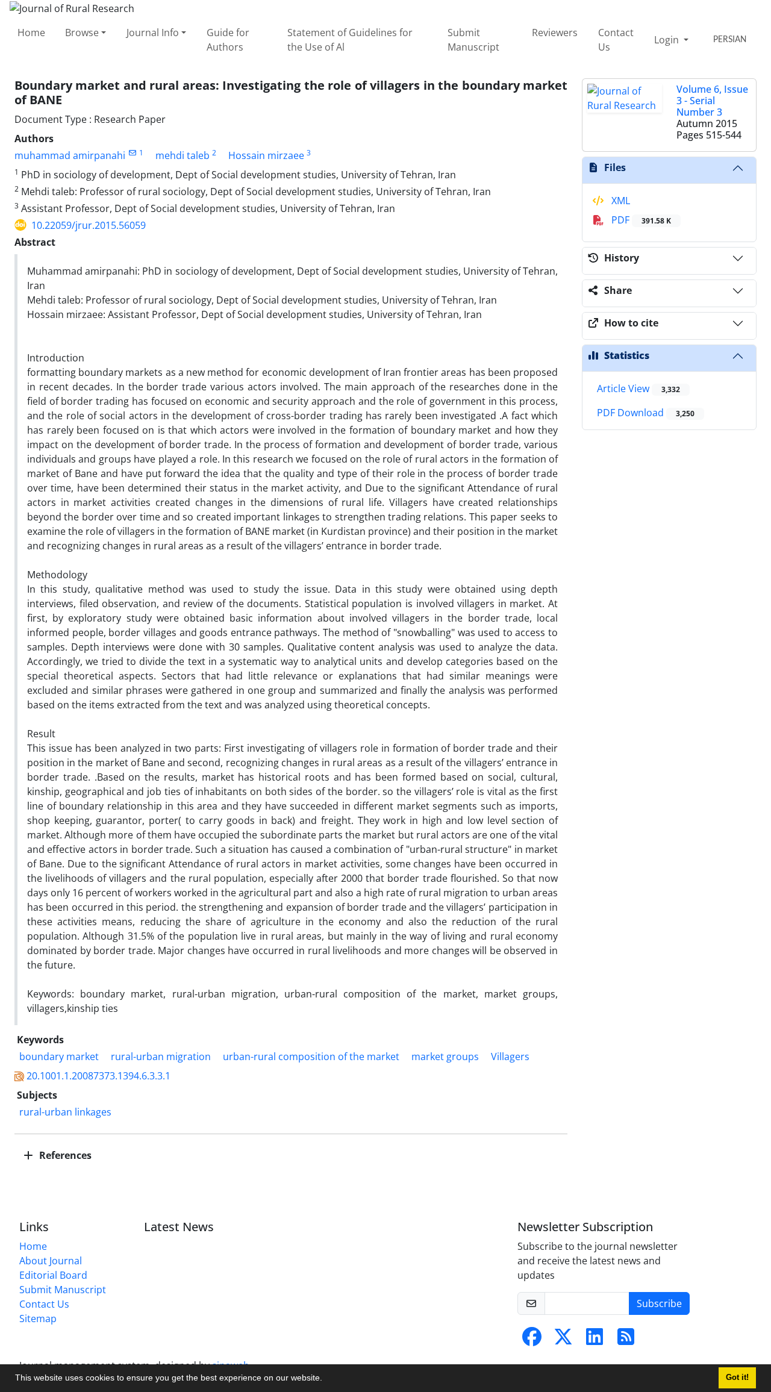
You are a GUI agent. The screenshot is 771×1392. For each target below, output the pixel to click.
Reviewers (555, 32)
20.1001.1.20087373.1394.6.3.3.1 (98, 1075)
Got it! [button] (737, 1377)
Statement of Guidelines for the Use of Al (350, 40)
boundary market (59, 1056)
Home (31, 32)
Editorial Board (53, 1275)
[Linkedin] (594, 1340)
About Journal (50, 1260)
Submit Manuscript (473, 40)
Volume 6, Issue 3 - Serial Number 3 (712, 101)
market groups (445, 1056)
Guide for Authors (228, 40)
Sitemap (38, 1318)
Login (667, 39)
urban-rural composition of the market (311, 1056)
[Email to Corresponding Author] (132, 153)
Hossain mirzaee (266, 155)
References (64, 1155)
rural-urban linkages (65, 1112)
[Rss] (625, 1340)
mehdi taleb (182, 155)
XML (619, 200)
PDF (640, 219)
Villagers (510, 1056)
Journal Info (152, 32)
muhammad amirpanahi (69, 155)
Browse (82, 32)
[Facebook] (531, 1340)
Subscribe (659, 1303)
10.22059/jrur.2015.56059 (88, 225)
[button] (326, 1379)
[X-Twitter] (563, 1340)
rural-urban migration (161, 1056)
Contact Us (616, 40)
